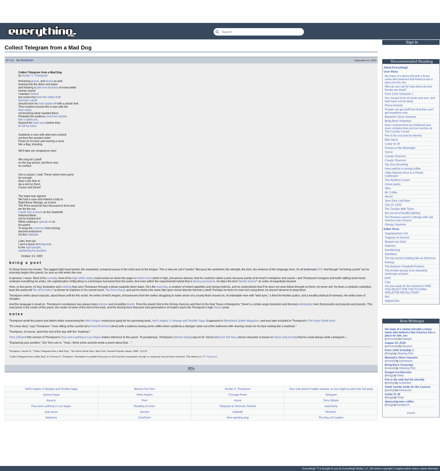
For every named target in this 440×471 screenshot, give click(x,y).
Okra (388, 188)
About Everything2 (396, 67)
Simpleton (26, 60)
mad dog (162, 286)
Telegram (331, 394)
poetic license (248, 281)
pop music (51, 411)
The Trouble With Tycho (399, 209)
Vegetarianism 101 (396, 233)
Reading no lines (144, 406)
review (390, 360)
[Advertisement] (220, 11)
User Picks (391, 71)
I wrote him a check (30, 212)
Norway (389, 262)
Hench (389, 196)
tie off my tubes (27, 126)
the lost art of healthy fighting (402, 213)
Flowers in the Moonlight (400, 148)
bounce (51, 400)
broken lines (144, 278)
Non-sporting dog (238, 417)
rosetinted (405, 382)
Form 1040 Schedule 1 (399, 94)
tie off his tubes (43, 290)
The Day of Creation (331, 417)
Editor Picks (391, 229)
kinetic (131, 304)
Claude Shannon (395, 156)
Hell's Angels (93, 320)
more (411, 412)
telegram (44, 244)
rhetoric (34, 94)
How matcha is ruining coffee (403, 168)
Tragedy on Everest (397, 237)
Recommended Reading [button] (412, 61)
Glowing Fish (405, 353)
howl (39, 97)
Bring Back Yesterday (398, 121)
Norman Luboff (27, 100)
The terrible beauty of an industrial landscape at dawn (406, 272)
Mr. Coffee (391, 192)
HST (319, 269)
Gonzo (218, 307)
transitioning (392, 250)
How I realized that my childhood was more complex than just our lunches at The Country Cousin (409, 128)
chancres (39, 228)
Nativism (390, 245)
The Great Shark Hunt (321, 320)
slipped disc (392, 300)
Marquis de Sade (395, 241)
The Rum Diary (114, 290)
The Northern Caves (397, 180)
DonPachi (144, 417)
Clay (387, 282)
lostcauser (405, 390)
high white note (81, 278)
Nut (387, 296)
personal (391, 338)
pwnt (388, 277)
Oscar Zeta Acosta (285, 337)
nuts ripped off (47, 103)
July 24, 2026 (393, 204)
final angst (24, 110)
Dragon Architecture (398, 372)
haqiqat (406, 338)
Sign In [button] (412, 42)
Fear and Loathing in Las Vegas (81, 337)
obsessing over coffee (399, 401)
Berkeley (229, 320)
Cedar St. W (392, 143)
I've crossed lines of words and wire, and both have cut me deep (410, 99)
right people (33, 247)
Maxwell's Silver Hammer (400, 116)
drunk (49, 81)
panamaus (405, 360)
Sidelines (51, 417)
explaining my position (32, 250)
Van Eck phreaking (396, 164)
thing (10, 60)
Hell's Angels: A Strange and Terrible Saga (178, 320)
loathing (66, 286)
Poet (144, 400)
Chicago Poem (237, 394)
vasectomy (331, 406)
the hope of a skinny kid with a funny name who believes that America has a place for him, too (409, 79)
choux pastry (393, 184)
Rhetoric (331, 411)
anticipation (305, 304)
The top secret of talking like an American (410, 258)
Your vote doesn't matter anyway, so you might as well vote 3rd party (331, 389)
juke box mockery (47, 87)
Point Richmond (100, 326)
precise (103, 304)
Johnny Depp (182, 337)
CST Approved (209, 356)
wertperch (403, 404)
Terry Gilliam (17, 337)
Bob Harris (391, 139)
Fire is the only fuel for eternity (403, 135)
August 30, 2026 (395, 343)
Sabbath (33, 234)
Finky (400, 375)
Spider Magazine (248, 320)
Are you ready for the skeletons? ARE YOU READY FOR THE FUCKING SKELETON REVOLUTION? (408, 289)
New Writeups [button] (412, 321)
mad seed (39, 122)
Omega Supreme (395, 224)
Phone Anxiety (394, 105)
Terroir (389, 152)
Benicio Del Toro (226, 337)
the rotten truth (52, 97)
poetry (389, 382)
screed (51, 278)
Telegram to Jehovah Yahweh (237, 406)
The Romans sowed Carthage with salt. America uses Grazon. (409, 219)
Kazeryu (407, 346)
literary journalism (204, 281)
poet (36, 81)
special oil (45, 221)
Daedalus (391, 254)
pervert (144, 411)
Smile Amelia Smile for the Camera (407, 387)
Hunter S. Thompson (35, 75)
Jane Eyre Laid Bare (397, 200)
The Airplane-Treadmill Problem (404, 266)
